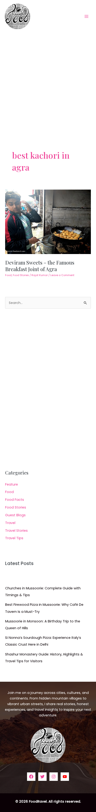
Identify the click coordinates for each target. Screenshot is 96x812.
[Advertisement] (48, 83)
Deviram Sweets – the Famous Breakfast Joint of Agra (39, 265)
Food (8, 275)
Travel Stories (16, 530)
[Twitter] (42, 776)
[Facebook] (31, 776)
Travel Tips (14, 538)
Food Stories (21, 275)
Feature (11, 484)
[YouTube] (65, 776)
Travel (10, 522)
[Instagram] (53, 776)
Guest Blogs (15, 515)
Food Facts (14, 499)
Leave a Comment (62, 275)
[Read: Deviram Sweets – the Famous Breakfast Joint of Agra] (48, 221)
